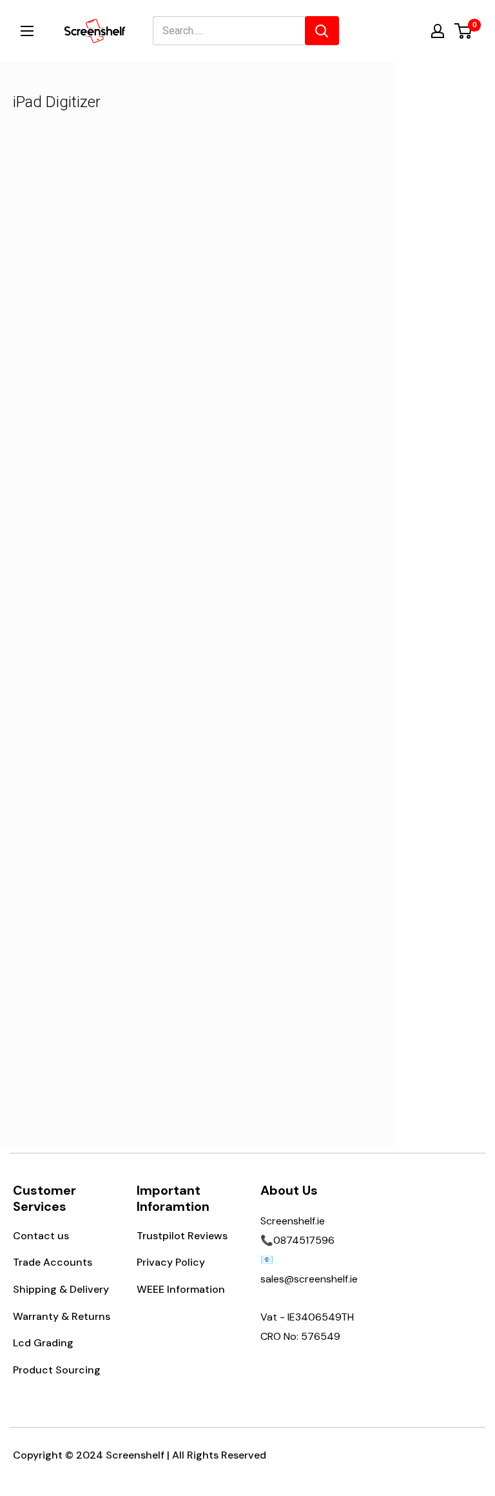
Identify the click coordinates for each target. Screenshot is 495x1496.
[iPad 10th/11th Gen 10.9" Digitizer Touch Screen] (286, 556)
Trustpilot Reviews (182, 1235)
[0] (464, 31)
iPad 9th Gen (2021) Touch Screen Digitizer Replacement (110, 346)
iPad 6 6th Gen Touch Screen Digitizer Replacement (110, 659)
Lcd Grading (43, 1343)
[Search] (322, 30)
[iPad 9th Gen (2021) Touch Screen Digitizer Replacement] (110, 243)
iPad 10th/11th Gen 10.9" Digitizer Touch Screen (285, 650)
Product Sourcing (57, 1370)
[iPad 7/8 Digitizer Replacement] (286, 243)
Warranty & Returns (61, 1316)
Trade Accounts (52, 1262)
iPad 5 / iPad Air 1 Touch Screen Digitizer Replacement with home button (110, 990)
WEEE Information (181, 1289)
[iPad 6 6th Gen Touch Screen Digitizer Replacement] (110, 556)
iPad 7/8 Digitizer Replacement (285, 337)
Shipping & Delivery (61, 1289)
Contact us (41, 1235)
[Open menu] (27, 31)
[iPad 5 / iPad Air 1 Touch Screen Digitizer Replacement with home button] (110, 878)
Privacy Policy (171, 1262)
